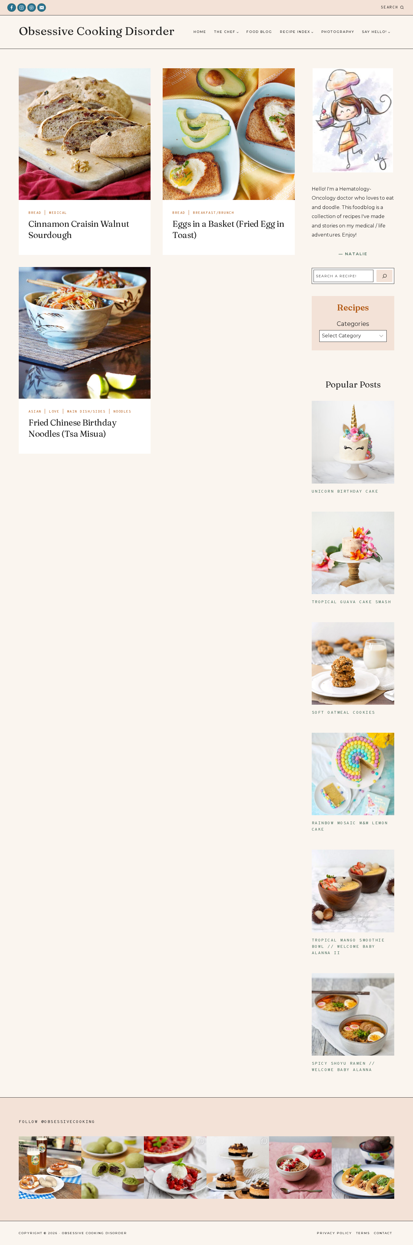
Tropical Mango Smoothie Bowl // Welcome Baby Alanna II (348, 947)
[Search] (384, 276)
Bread (34, 213)
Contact (383, 1233)
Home (199, 32)
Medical (58, 213)
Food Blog (259, 32)
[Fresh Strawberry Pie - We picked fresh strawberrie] (175, 1167)
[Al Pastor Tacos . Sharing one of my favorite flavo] (363, 1167)
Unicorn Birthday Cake (345, 491)
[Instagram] (21, 7)
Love (54, 411)
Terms (363, 1233)
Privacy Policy (334, 1233)
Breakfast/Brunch (213, 213)
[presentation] (85, 134)
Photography (337, 32)
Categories (353, 323)
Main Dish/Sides (86, 411)
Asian (34, 411)
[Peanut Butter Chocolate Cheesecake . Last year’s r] (238, 1167)
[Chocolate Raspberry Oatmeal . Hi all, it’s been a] (300, 1167)
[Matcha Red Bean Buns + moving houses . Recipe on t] (112, 1167)
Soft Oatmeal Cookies (343, 712)
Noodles (122, 411)
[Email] (41, 7)
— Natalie (353, 253)
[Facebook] (11, 7)
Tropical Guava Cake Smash (351, 602)
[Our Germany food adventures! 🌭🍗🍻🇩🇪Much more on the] (50, 1167)
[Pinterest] (31, 7)
